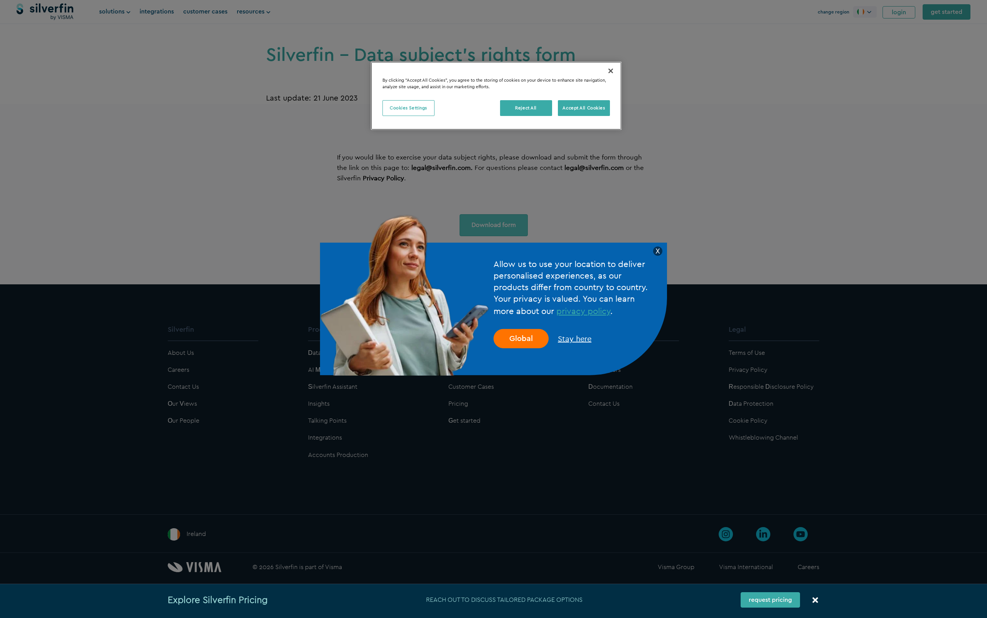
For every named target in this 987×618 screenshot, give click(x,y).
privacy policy (583, 311)
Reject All (526, 108)
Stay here (574, 338)
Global (521, 339)
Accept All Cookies (584, 108)
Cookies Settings (408, 108)
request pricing (770, 600)
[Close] (610, 70)
